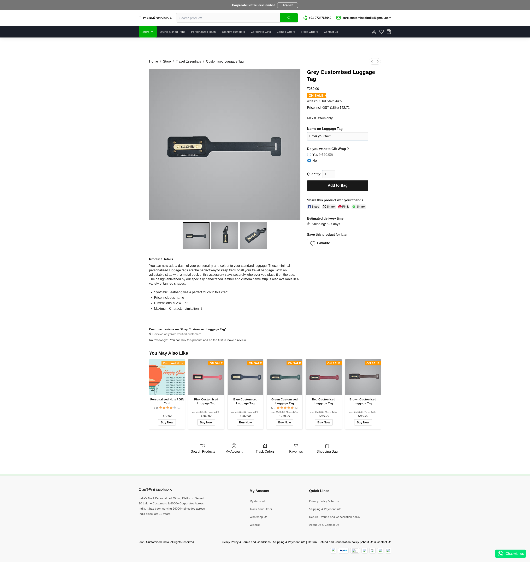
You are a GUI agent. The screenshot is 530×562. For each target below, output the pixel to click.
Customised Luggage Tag (225, 61)
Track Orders (309, 31)
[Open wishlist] (381, 31)
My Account (233, 451)
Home (153, 61)
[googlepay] (388, 551)
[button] (287, 5)
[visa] (372, 551)
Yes (322, 154)
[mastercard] (333, 551)
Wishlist (255, 524)
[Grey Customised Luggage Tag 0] (196, 235)
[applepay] (380, 551)
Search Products (203, 451)
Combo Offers (286, 31)
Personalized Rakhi (203, 31)
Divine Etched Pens (172, 31)
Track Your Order (261, 509)
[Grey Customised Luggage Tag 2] (253, 235)
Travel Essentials (188, 61)
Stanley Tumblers (233, 31)
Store (145, 31)
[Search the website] (289, 17)
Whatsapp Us (258, 516)
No (314, 160)
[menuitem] (372, 61)
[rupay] (364, 551)
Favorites (296, 451)
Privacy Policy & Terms (324, 501)
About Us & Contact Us (324, 524)
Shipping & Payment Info (325, 509)
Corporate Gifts (261, 31)
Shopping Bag (327, 451)
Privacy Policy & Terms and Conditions (245, 542)
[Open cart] (388, 31)
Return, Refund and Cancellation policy (334, 516)
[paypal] (343, 551)
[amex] (355, 551)
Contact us (331, 31)
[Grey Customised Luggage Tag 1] (224, 235)
